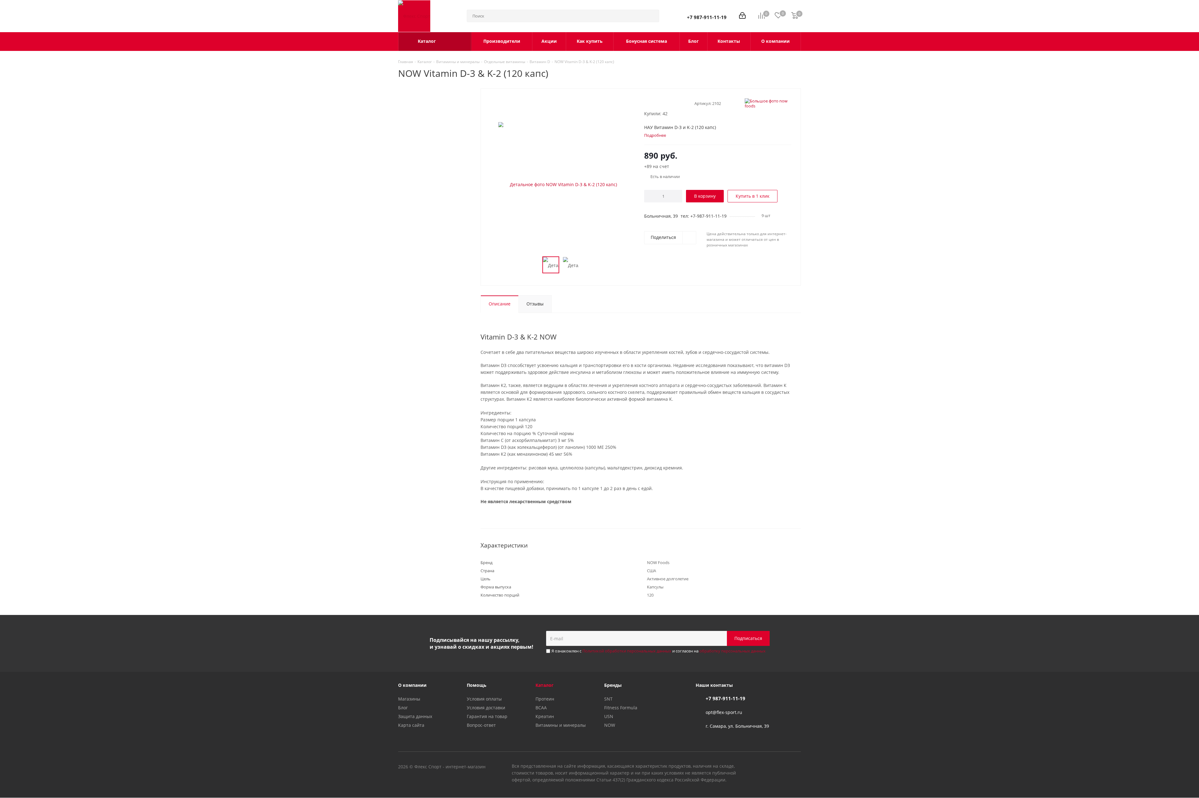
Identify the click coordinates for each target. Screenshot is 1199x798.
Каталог (544, 685)
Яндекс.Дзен (796, 767)
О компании (412, 685)
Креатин (544, 716)
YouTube (780, 767)
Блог (403, 708)
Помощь (476, 685)
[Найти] (651, 16)
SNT (608, 699)
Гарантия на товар (487, 716)
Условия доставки (486, 708)
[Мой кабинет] (742, 16)
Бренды (613, 685)
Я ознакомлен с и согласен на (658, 651)
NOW (609, 725)
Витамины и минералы (560, 725)
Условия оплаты (484, 699)
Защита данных (415, 716)
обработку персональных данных (732, 651)
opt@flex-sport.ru (724, 712)
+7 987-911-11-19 (707, 17)
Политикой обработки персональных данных (626, 651)
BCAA (541, 708)
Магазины (409, 699)
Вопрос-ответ (481, 725)
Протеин (544, 699)
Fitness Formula (620, 708)
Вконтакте (765, 767)
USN (608, 716)
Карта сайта (411, 725)
